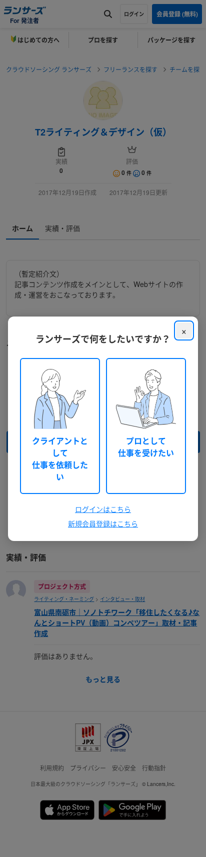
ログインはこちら (103, 509)
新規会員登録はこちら (103, 523)
